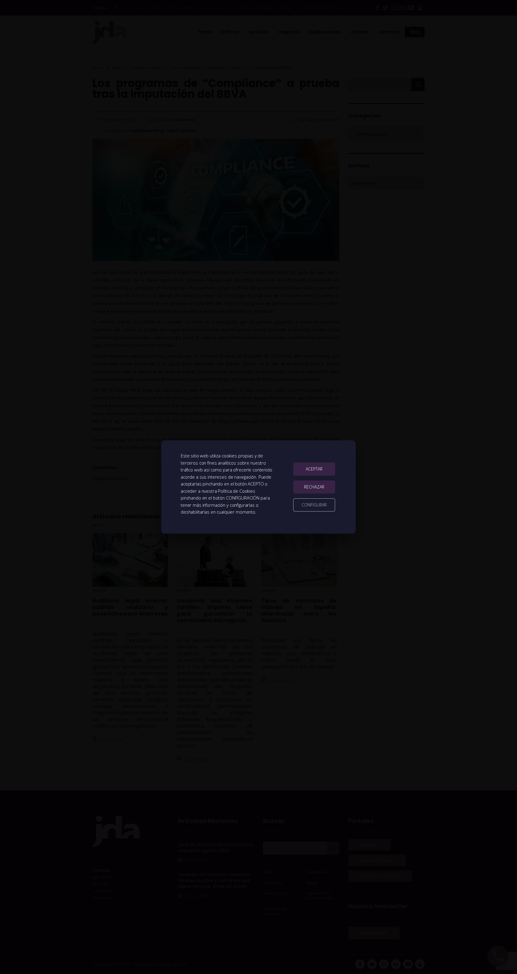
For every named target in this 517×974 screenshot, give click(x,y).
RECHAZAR (314, 487)
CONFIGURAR (314, 505)
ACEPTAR (314, 469)
